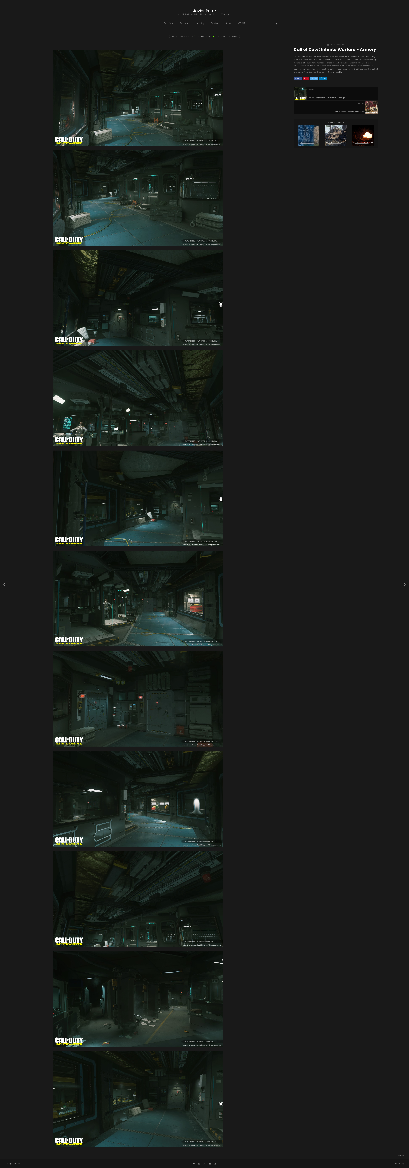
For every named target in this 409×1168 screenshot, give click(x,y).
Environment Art (204, 36)
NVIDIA (241, 23)
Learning (200, 23)
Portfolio (169, 23)
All (173, 37)
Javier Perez (204, 11)
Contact (215, 23)
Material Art (185, 37)
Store (228, 23)
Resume (184, 23)
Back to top (399, 1163)
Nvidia (234, 37)
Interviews (221, 37)
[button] (400, 1155)
